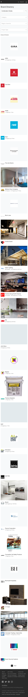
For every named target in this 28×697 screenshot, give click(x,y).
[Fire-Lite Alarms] (14, 151)
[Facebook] (3, 682)
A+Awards (4, 675)
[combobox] (14, 17)
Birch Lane (8, 215)
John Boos (3, 346)
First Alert (7, 84)
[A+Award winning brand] (26, 273)
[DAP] (14, 412)
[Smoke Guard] (14, 230)
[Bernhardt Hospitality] (14, 569)
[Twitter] (6, 682)
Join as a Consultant (12, 675)
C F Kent (7, 607)
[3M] (14, 308)
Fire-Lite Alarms (9, 163)
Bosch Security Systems (11, 659)
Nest (6, 137)
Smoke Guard (8, 241)
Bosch (6, 502)
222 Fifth (7, 476)
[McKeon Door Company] (14, 177)
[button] (24, 11)
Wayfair (7, 372)
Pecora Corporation (10, 528)
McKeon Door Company (11, 189)
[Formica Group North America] (14, 282)
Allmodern (8, 450)
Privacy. (3, 692)
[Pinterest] (9, 682)
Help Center (4, 678)
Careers (3, 676)
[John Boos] (14, 334)
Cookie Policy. (15, 692)
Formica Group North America (13, 294)
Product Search (21, 675)
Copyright (18, 694)
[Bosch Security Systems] (14, 647)
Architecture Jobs (22, 673)
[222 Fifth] (14, 464)
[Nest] (14, 125)
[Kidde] (14, 99)
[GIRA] (14, 46)
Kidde (6, 110)
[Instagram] (12, 682)
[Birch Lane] (14, 203)
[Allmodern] (14, 438)
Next (15, 665)
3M (6, 320)
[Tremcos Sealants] (14, 386)
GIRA (6, 58)
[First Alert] (14, 73)
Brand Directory (21, 676)
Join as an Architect (12, 673)
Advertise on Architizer (12, 676)
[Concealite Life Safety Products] (14, 543)
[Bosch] (14, 490)
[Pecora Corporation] (14, 516)
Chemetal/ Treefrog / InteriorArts (13, 633)
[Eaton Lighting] (14, 256)
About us (4, 673)
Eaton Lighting (9, 267)
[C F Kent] (14, 595)
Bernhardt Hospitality (10, 580)
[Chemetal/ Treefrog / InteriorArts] (14, 621)
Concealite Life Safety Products (13, 554)
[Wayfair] (14, 360)
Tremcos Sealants (10, 398)
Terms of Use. (9, 692)
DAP (2, 424)
